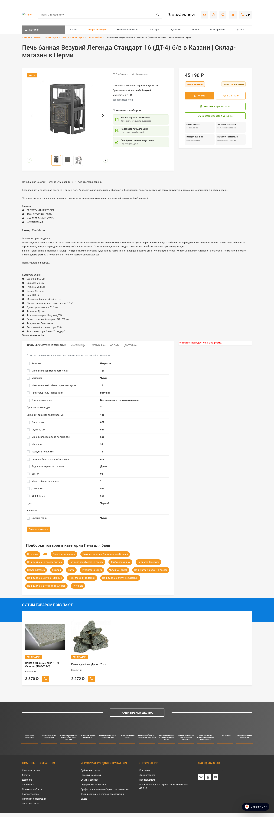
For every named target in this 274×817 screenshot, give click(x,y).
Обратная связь (30, 803)
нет (102, 459)
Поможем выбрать (32, 789)
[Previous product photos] (29, 160)
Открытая (105, 363)
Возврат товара (30, 794)
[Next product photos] (105, 160)
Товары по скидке (97, 29)
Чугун (103, 378)
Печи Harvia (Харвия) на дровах (150, 570)
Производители (147, 780)
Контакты (144, 770)
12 (101, 451)
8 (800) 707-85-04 (209, 763)
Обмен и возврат (89, 780)
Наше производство (127, 29)
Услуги (195, 29)
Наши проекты (217, 29)
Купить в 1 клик (231, 95)
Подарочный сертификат (94, 784)
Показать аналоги (38, 529)
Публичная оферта (90, 770)
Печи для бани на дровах (82, 578)
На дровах (32, 554)
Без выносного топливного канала (119, 400)
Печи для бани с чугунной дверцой (120, 578)
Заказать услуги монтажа (217, 106)
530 (102, 437)
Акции (73, 29)
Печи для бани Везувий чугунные (44, 578)
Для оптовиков (147, 775)
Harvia (71, 570)
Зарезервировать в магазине (217, 116)
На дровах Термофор (148, 562)
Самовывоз (28, 784)
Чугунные (78, 586)
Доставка (176, 29)
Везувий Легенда (36, 570)
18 (101, 385)
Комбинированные (120, 562)
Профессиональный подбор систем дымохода (105, 789)
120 (102, 370)
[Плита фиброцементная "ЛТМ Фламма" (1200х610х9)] (45, 636)
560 (102, 429)
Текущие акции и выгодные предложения (102, 794)
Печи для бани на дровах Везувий (44, 562)
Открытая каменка (92, 570)
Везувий (105, 392)
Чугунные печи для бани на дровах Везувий (105, 554)
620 (102, 422)
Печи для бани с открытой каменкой (46, 586)
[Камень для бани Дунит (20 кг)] (91, 636)
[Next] (102, 115)
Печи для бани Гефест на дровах (86, 562)
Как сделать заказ (31, 770)
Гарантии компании (91, 775)
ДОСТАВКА (29, 737)
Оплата (26, 775)
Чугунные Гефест (118, 570)
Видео (84, 799)
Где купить (241, 29)
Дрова (103, 466)
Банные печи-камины (64, 554)
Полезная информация (34, 799)
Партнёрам (154, 29)
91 (101, 444)
